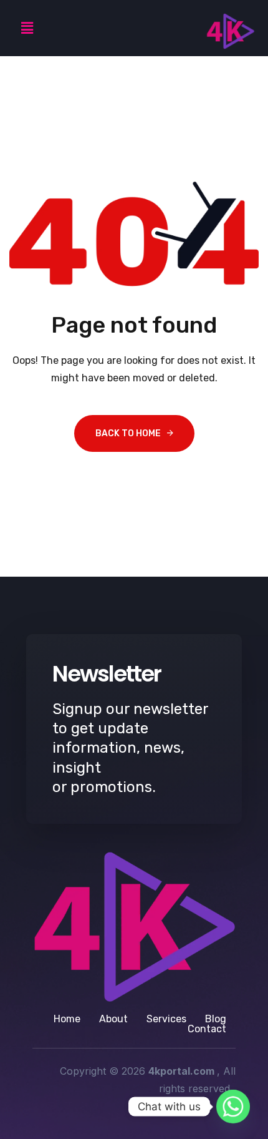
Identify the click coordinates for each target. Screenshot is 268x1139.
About (113, 1019)
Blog (215, 1019)
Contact (207, 1029)
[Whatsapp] (233, 1106)
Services (166, 1019)
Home (67, 1019)
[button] (26, 28)
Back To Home (128, 433)
